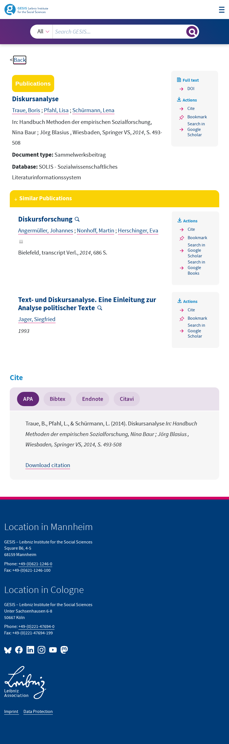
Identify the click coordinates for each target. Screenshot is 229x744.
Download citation (47, 465)
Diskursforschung (45, 219)
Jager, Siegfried (37, 319)
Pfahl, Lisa (56, 110)
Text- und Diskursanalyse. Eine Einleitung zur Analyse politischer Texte (87, 304)
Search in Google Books (196, 267)
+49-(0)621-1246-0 (35, 564)
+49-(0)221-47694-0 (36, 626)
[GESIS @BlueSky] (9, 649)
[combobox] (115, 31)
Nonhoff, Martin (95, 230)
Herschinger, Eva (138, 230)
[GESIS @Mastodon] (63, 649)
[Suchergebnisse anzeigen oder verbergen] (192, 32)
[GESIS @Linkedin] (30, 649)
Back (20, 60)
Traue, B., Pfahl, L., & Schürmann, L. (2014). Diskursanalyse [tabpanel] (111, 444)
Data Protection (38, 711)
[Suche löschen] (181, 31)
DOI (190, 89)
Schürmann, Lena (93, 110)
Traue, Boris (26, 110)
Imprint (11, 711)
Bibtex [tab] (57, 399)
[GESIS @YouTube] (53, 649)
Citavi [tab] (127, 399)
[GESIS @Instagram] (41, 649)
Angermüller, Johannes (45, 230)
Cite (191, 108)
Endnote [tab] (92, 399)
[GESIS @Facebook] (19, 649)
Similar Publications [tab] (45, 199)
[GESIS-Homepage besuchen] (26, 9)
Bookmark (197, 117)
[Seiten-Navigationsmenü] (222, 10)
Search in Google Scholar (196, 129)
